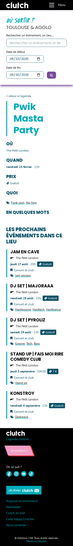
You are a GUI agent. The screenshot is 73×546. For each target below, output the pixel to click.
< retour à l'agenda (18, 96)
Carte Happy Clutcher (20, 519)
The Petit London (27, 258)
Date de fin (13, 67)
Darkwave (21, 417)
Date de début (15, 52)
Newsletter (13, 507)
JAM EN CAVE (24, 252)
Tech (29, 343)
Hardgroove (23, 309)
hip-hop (31, 203)
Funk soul (17, 203)
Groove (20, 343)
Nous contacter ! (17, 525)
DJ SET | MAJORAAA (31, 286)
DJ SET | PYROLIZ (27, 320)
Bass (37, 343)
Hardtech (39, 309)
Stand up (21, 383)
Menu (62, 5)
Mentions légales (36, 541)
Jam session (23, 275)
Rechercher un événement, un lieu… (30, 35)
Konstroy (22, 393)
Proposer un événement (22, 501)
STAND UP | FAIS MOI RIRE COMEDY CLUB (36, 356)
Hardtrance (53, 309)
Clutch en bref (15, 513)
